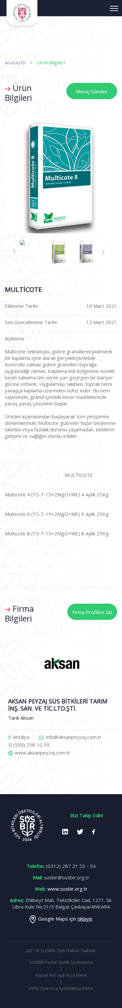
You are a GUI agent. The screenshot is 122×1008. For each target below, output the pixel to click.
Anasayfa (15, 62)
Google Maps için (65, 918)
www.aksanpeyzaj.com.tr (41, 752)
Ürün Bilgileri (51, 62)
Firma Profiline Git (92, 612)
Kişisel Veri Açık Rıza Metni (61, 975)
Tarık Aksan (21, 717)
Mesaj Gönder (92, 91)
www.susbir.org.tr (67, 888)
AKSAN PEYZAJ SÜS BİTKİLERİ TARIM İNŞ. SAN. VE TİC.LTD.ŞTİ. (57, 704)
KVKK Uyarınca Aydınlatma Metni (61, 988)
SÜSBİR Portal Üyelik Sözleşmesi (61, 962)
